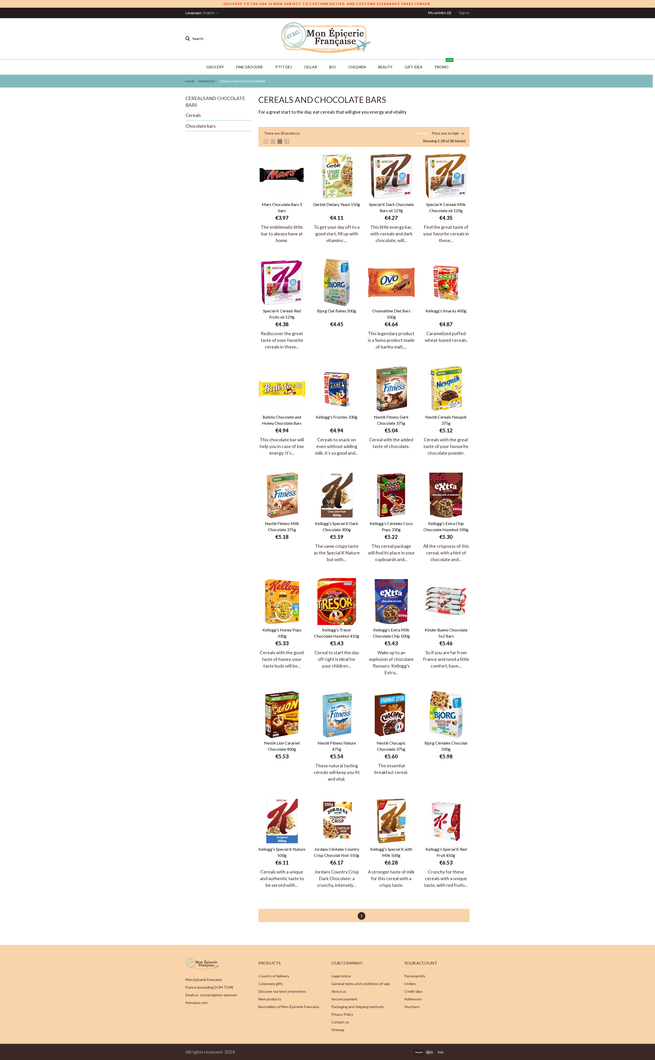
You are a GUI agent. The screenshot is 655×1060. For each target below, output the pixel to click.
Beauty (385, 67)
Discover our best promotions (282, 991)
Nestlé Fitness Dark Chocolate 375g (391, 419)
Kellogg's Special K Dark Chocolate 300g (336, 526)
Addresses (413, 999)
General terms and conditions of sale (360, 983)
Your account (420, 962)
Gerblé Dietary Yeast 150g (336, 204)
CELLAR (310, 67)
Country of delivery (273, 976)
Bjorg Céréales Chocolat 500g (445, 745)
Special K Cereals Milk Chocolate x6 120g (446, 207)
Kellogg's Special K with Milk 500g (391, 852)
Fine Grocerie (249, 67)
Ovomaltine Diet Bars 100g (391, 313)
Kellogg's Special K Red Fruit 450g (446, 852)
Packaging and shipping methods (357, 1006)
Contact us (340, 1022)
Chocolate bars (200, 126)
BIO (332, 67)
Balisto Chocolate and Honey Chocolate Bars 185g (282, 420)
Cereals (193, 115)
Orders (410, 983)
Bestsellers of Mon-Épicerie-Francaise (288, 1006)
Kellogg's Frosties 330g (336, 416)
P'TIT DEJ (283, 67)
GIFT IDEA (416, 64)
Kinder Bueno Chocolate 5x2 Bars (446, 632)
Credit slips (413, 991)
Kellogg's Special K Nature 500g (281, 852)
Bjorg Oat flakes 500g (336, 310)
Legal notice (341, 976)
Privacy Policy (342, 1014)
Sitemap (337, 1030)
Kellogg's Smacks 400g (445, 310)
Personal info (414, 976)
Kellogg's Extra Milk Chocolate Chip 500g (391, 632)
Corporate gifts (270, 983)
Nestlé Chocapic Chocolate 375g (391, 745)
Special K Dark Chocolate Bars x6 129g (391, 207)
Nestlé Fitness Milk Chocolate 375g (282, 526)
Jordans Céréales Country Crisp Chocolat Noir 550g (336, 852)
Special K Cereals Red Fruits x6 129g (282, 313)
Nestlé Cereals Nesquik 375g (446, 419)
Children (357, 67)
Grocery (215, 67)
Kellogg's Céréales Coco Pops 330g (391, 526)
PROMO (444, 64)
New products (269, 999)
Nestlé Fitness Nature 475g (337, 745)
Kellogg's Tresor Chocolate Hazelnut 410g (336, 632)
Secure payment (344, 999)
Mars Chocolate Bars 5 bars (282, 207)
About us (338, 991)
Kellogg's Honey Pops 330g (282, 632)
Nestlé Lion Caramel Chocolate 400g (282, 745)
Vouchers (412, 1006)
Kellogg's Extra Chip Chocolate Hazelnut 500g (445, 526)
